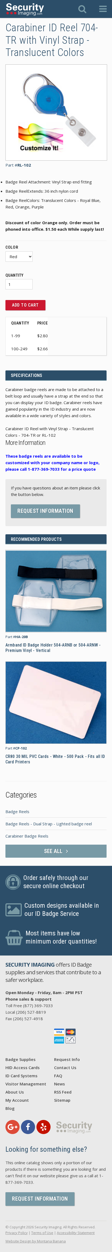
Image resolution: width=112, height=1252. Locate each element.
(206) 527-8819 (31, 1012)
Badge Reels (17, 811)
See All (54, 851)
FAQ (58, 1075)
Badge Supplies (20, 1059)
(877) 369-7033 (38, 1005)
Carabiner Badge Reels (26, 836)
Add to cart (25, 305)
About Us (14, 1092)
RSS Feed (62, 1092)
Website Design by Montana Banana (35, 1241)
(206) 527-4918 (28, 1018)
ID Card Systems (21, 1075)
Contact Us (65, 1067)
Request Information (45, 511)
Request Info (67, 1059)
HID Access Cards (22, 1067)
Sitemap (62, 1100)
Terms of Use (42, 1232)
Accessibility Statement (76, 1232)
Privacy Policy (16, 1232)
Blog (10, 1108)
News (59, 1083)
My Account (17, 1100)
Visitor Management (25, 1083)
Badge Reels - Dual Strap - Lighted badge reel (48, 823)
